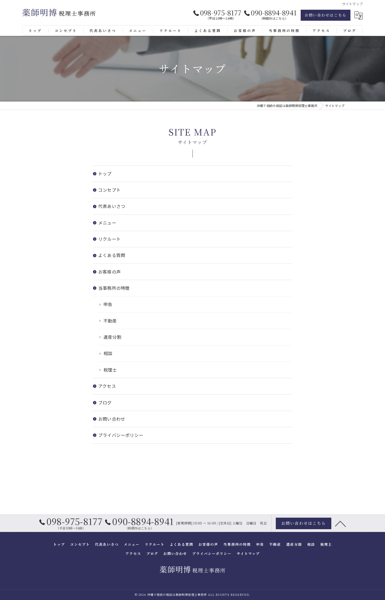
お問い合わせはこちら (325, 15)
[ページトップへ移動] (340, 523)
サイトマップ (248, 553)
